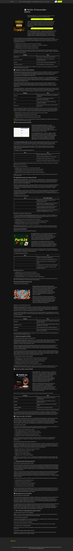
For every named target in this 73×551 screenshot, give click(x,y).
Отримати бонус (42, 28)
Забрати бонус (42, 19)
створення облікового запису (22, 141)
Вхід (56, 1)
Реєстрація (60, 1)
